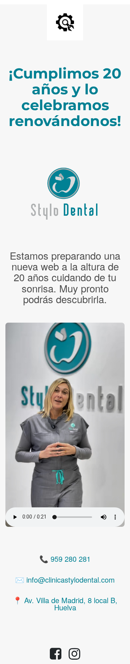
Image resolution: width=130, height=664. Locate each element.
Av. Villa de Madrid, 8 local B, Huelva (70, 604)
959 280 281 (71, 558)
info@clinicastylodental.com (70, 579)
